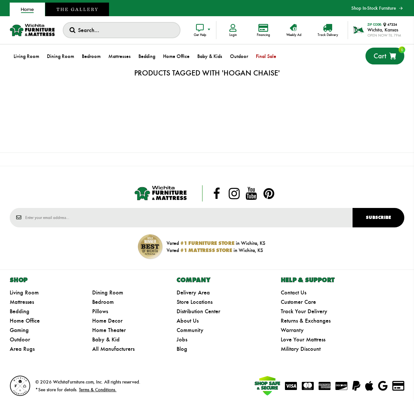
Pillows (100, 311)
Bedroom (103, 301)
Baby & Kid (106, 339)
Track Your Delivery (304, 311)
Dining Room (107, 292)
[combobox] (121, 30)
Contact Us (293, 292)
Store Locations (194, 301)
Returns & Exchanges (306, 320)
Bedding (19, 311)
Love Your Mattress (303, 339)
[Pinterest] (268, 193)
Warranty (292, 330)
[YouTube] (251, 193)
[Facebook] (216, 193)
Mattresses (22, 301)
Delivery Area (193, 292)
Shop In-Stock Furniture (373, 8)
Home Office (25, 320)
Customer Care (298, 301)
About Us (188, 320)
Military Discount (301, 348)
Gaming (19, 330)
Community (190, 330)
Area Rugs (22, 348)
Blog (182, 348)
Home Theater (109, 330)
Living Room (24, 292)
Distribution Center (198, 311)
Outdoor (20, 339)
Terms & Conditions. (97, 390)
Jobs (182, 339)
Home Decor (107, 320)
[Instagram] (234, 193)
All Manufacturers (113, 348)
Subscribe (378, 217)
